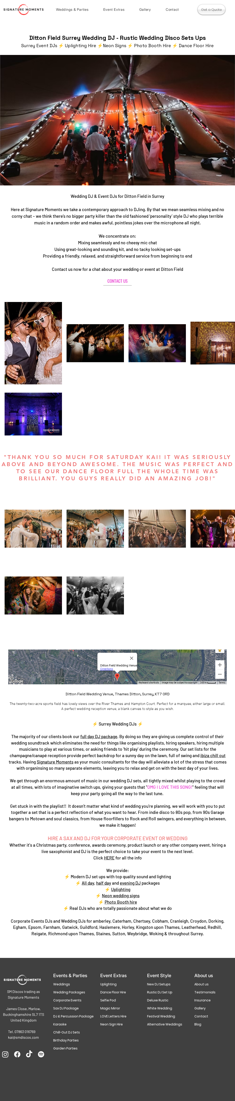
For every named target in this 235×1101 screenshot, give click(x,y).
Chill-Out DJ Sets (66, 1032)
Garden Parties (65, 1048)
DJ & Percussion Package (70, 1016)
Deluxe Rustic (157, 1000)
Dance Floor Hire (113, 992)
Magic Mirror (110, 1008)
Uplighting (120, 889)
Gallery (200, 1008)
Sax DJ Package (66, 1008)
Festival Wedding (161, 1016)
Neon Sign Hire (111, 1024)
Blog (197, 1024)
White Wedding (159, 1008)
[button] (72, 9)
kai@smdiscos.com (23, 1037)
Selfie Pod (108, 1000)
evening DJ (130, 883)
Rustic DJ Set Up (159, 992)
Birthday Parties (66, 1040)
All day (88, 883)
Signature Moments (55, 761)
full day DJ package (98, 736)
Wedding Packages (69, 992)
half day (103, 883)
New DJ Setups (159, 984)
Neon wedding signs (121, 895)
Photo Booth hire (121, 902)
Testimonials (204, 992)
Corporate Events (67, 1000)
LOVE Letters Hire (113, 1016)
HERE (109, 857)
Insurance (202, 1000)
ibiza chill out (213, 755)
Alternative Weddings (164, 1024)
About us (201, 984)
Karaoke (60, 1024)
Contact (201, 1016)
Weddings (61, 984)
